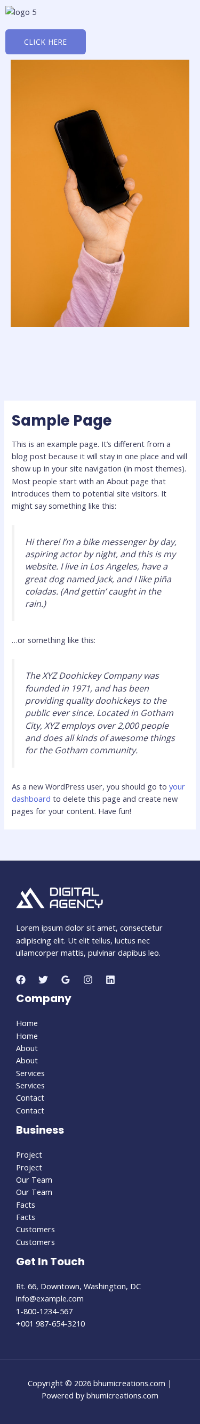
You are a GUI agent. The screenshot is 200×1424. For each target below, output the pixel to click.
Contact (30, 1097)
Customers (35, 1229)
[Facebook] (21, 979)
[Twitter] (43, 979)
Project (29, 1154)
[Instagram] (88, 979)
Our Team (34, 1179)
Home (27, 1023)
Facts (25, 1204)
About (27, 1048)
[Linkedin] (110, 979)
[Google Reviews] (65, 979)
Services (30, 1073)
